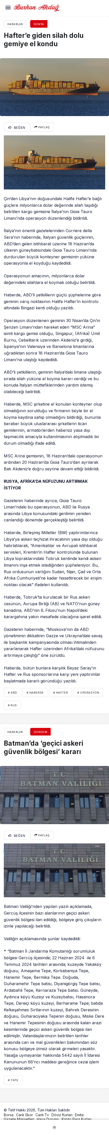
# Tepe (13, 1080)
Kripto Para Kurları (77, 1119)
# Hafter (60, 692)
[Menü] (8, 8)
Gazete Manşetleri (19, 1119)
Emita (79, 1115)
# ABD (12, 692)
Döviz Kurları (61, 1115)
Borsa (8, 1115)
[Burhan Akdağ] (37, 7)
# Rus (12, 705)
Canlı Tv (42, 1115)
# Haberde (35, 692)
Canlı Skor (24, 1115)
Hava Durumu (48, 1119)
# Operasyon (88, 692)
